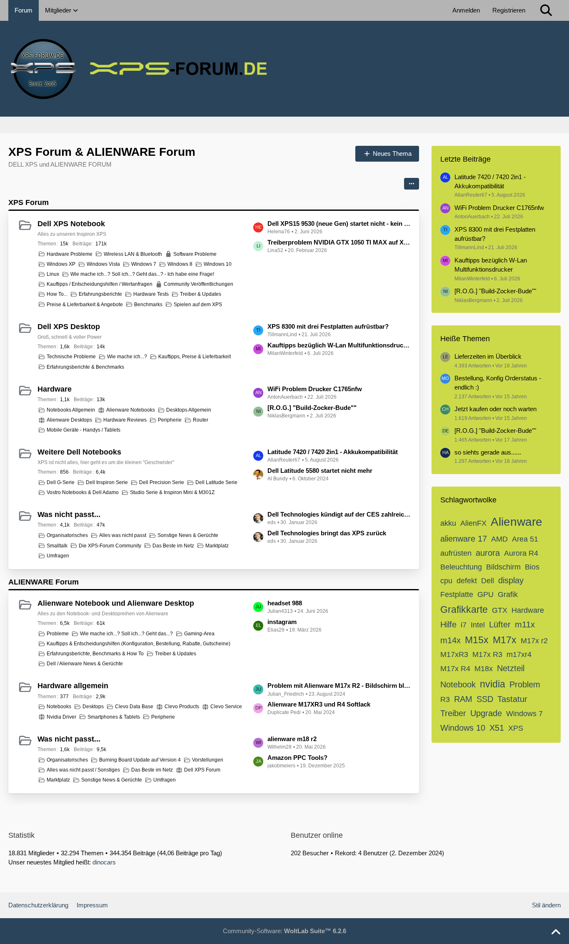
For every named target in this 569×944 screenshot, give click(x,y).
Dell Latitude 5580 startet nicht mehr (319, 470)
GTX (499, 610)
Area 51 (525, 539)
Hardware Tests (151, 294)
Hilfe (448, 624)
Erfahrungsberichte (100, 294)
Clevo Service (226, 706)
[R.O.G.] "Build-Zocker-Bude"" (312, 407)
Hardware (54, 389)
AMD (499, 539)
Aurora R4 (521, 553)
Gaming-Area (199, 634)
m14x (450, 640)
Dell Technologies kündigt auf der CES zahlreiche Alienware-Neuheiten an (339, 514)
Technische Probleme (71, 357)
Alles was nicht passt (122, 535)
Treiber (453, 713)
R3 (445, 699)
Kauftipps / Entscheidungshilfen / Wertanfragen (99, 284)
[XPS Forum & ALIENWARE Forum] (284, 68)
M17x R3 (487, 654)
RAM (463, 699)
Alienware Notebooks (130, 410)
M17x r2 (534, 641)
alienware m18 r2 (292, 738)
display (511, 580)
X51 (496, 727)
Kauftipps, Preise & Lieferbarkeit (194, 357)
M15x (477, 639)
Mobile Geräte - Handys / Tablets (83, 430)
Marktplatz (217, 546)
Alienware (516, 521)
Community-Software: (284, 930)
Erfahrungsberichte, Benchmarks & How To (95, 654)
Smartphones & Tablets (113, 717)
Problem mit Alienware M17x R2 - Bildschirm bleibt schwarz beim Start (339, 685)
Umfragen (58, 556)
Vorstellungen (207, 760)
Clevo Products (182, 706)
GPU (485, 594)
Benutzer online (317, 835)
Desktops (93, 706)
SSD (485, 699)
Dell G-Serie (61, 482)
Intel (478, 625)
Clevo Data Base (134, 706)
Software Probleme (195, 254)
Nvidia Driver (61, 717)
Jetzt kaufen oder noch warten (495, 408)
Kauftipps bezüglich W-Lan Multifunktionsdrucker (339, 345)
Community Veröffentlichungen (198, 284)
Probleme (58, 634)
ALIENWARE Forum (43, 582)
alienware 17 (463, 538)
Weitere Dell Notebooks (79, 452)
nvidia (492, 684)
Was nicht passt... (68, 514)
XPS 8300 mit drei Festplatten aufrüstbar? (328, 326)
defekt (467, 581)
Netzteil (510, 668)
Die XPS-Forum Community (110, 546)
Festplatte (456, 594)
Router (200, 420)
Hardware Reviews (125, 420)
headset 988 (284, 603)
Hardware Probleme (69, 254)
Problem (524, 684)
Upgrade (486, 713)
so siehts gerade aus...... (487, 452)
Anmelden (466, 10)
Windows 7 (143, 264)
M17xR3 (454, 654)
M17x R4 (455, 668)
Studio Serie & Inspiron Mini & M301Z (172, 492)
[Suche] (546, 10)
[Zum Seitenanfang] (556, 932)
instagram (282, 621)
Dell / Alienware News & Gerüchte (85, 664)
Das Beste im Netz (173, 546)
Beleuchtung (461, 567)
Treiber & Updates (200, 294)
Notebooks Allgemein (71, 410)
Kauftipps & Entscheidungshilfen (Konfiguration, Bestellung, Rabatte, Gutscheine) (138, 644)
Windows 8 (179, 264)
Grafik (508, 594)
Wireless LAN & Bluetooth (133, 254)
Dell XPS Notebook (71, 224)
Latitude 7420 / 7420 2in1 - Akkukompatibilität (332, 451)
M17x (505, 639)
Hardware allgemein (72, 686)
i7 (464, 625)
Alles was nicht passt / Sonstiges (83, 770)
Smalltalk (57, 546)
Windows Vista (103, 264)
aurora (488, 552)
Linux (53, 274)
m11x (525, 624)
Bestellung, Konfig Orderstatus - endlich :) (497, 383)
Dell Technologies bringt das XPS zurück (326, 533)
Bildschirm (503, 567)
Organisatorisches (67, 535)
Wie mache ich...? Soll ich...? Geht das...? (126, 634)
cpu (446, 581)
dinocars (104, 862)
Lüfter (500, 624)
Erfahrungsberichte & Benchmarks (85, 367)
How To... (57, 294)
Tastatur (512, 699)
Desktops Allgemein (188, 410)
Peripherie (170, 420)
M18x (483, 668)
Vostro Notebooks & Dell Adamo (83, 492)
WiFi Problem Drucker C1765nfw (314, 388)
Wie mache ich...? (127, 357)
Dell (487, 581)
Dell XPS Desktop (68, 326)
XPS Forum (28, 202)
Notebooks (59, 706)
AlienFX (473, 523)
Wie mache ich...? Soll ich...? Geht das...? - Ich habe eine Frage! (142, 274)
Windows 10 (218, 264)
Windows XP (61, 264)
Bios (532, 567)
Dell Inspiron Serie (107, 482)
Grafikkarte (464, 609)
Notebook (458, 684)
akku (448, 523)
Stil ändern (546, 905)
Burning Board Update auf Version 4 (140, 760)
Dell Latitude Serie (216, 482)
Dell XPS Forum (202, 770)
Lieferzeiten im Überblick (488, 356)
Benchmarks (148, 304)
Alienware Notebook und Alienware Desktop (115, 603)
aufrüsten (456, 553)
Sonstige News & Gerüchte (187, 535)
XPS (515, 728)
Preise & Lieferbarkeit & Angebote (85, 304)
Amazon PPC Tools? (297, 757)
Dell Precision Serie (161, 482)
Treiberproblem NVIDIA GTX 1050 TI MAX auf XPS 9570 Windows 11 (339, 242)
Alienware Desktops (69, 420)
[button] (411, 184)
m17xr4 (519, 654)
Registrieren (508, 10)
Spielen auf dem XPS (198, 304)
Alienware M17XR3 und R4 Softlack (318, 704)
